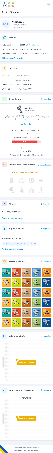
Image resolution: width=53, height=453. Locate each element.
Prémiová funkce (26, 362)
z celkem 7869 (24, 89)
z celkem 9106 (24, 84)
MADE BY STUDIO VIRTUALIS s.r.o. (26, 451)
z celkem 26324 (25, 76)
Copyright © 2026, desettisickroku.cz (26, 448)
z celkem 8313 (24, 80)
